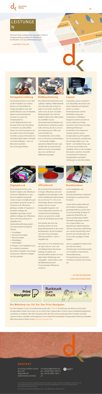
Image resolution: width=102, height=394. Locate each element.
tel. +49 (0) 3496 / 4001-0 (51, 371)
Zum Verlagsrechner (81, 279)
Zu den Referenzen (82, 275)
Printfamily (53, 309)
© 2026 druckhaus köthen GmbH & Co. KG (31, 389)
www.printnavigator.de (43, 319)
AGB (45, 389)
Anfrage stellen (21, 44)
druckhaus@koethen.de (50, 369)
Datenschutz (60, 389)
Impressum (51, 389)
